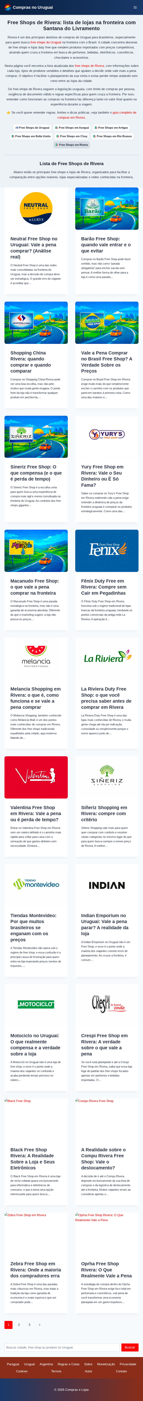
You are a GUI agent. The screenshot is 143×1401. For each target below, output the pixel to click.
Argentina (46, 1364)
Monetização (106, 1364)
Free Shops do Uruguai (32, 127)
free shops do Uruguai (46, 42)
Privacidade (128, 1364)
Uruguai (29, 1364)
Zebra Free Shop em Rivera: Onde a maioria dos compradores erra (35, 1269)
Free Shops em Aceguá (72, 127)
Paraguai (13, 1364)
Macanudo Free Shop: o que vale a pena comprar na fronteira (34, 587)
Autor (88, 1371)
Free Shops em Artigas (111, 127)
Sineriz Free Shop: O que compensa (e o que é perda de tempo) (36, 472)
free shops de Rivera (89, 66)
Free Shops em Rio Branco (112, 136)
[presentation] (36, 208)
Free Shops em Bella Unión (31, 136)
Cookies (22, 1371)
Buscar (130, 1347)
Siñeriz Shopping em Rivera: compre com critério (104, 813)
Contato (121, 1371)
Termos (56, 1371)
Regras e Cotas (69, 1364)
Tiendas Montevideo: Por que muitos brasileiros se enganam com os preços (33, 927)
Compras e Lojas (77, 1390)
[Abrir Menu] (135, 7)
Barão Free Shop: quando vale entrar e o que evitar (106, 244)
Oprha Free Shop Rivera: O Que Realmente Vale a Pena (106, 1269)
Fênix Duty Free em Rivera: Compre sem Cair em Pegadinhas (103, 587)
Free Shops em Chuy (71, 136)
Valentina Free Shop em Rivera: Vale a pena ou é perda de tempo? (35, 813)
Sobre (88, 1364)
